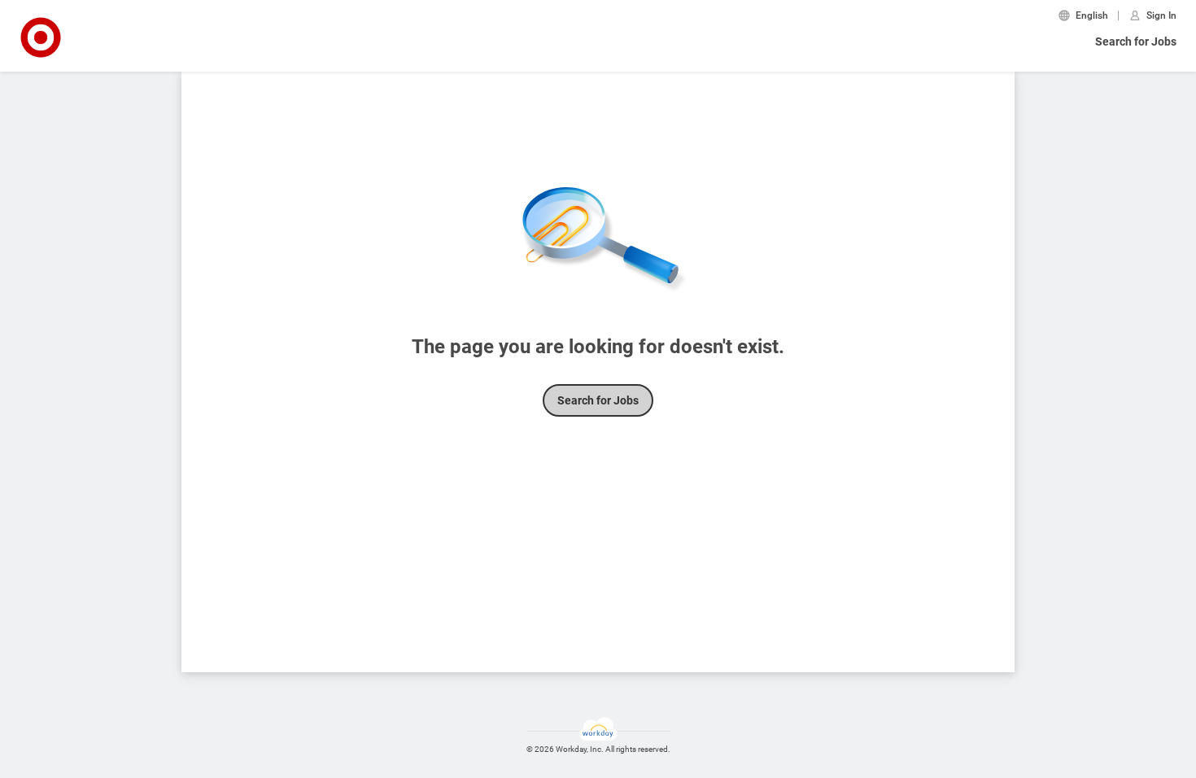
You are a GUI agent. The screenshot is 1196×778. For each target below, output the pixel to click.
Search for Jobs (1135, 41)
